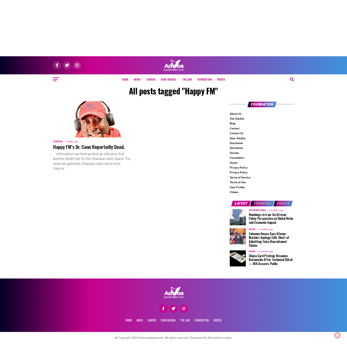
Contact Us (236, 133)
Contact (235, 128)
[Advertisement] (173, 28)
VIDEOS (221, 79)
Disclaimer (236, 143)
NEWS (137, 79)
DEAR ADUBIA (168, 79)
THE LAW (187, 79)
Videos (234, 192)
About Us (235, 113)
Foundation (237, 157)
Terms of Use (238, 182)
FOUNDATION (204, 79)
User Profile (237, 187)
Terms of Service (240, 177)
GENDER (151, 79)
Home (125, 79)
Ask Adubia (237, 118)
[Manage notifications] (337, 335)
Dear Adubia (237, 138)
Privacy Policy (239, 167)
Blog (232, 123)
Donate (234, 153)
